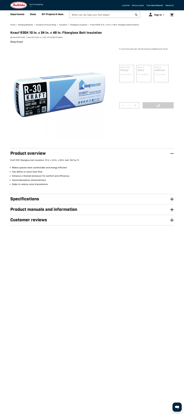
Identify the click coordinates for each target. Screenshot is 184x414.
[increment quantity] (135, 105)
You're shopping (36, 4)
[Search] (136, 14)
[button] (156, 14)
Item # (33, 37)
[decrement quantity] (123, 105)
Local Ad (126, 5)
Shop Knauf (16, 41)
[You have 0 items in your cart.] (172, 14)
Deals (33, 14)
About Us (169, 5)
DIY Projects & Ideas (52, 14)
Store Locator (138, 5)
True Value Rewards (154, 5)
